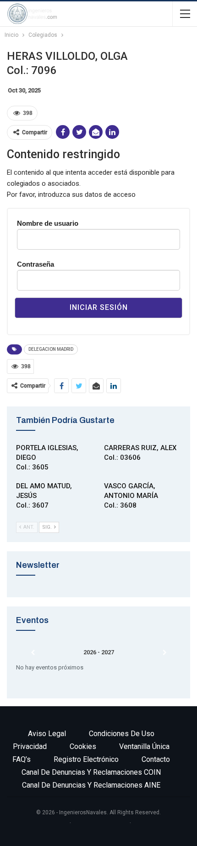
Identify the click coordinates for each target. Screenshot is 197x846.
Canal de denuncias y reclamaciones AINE (91, 785)
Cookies (83, 746)
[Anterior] (32, 653)
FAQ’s (21, 759)
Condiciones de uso (121, 733)
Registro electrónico (86, 759)
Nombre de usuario (47, 223)
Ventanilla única (144, 746)
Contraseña (35, 264)
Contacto (156, 759)
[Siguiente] (164, 653)
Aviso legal (47, 733)
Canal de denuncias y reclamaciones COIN (91, 772)
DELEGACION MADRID (50, 349)
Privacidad (30, 746)
